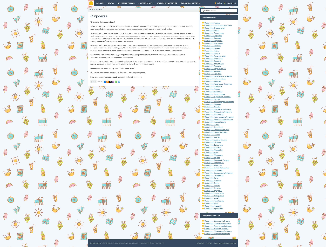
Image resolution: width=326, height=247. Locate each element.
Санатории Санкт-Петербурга (216, 168)
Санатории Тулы (211, 178)
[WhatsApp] (116, 82)
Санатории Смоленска (213, 175)
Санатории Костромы (213, 92)
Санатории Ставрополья (214, 28)
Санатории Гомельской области (217, 223)
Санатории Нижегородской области (219, 117)
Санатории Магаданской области (218, 112)
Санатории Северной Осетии (216, 160)
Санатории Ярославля (213, 208)
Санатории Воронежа (213, 41)
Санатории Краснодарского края (218, 25)
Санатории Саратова (213, 36)
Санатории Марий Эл (213, 150)
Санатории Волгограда (214, 33)
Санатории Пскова (212, 135)
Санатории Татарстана (214, 163)
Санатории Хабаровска (214, 196)
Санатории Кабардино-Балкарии (218, 76)
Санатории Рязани (212, 48)
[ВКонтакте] (105, 82)
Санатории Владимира (214, 64)
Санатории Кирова (212, 89)
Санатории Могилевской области (218, 231)
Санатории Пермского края (215, 132)
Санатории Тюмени (212, 188)
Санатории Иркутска (212, 74)
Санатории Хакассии (213, 165)
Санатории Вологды (212, 66)
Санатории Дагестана (213, 145)
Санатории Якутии (212, 158)
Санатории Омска (211, 125)
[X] (110, 82)
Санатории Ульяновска (214, 193)
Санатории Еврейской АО (215, 69)
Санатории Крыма (212, 23)
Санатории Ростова (212, 46)
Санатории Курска (212, 99)
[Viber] (113, 82)
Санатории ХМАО (211, 198)
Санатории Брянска (212, 61)
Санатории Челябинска (214, 201)
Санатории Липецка (212, 104)
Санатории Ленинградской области (219, 102)
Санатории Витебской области (217, 234)
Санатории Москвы (212, 107)
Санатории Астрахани (213, 43)
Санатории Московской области (217, 109)
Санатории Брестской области (217, 221)
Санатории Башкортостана (215, 140)
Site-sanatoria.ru (95, 243)
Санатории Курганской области (217, 97)
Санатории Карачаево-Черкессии (218, 84)
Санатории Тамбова (212, 180)
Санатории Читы (211, 203)
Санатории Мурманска (213, 114)
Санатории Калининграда (215, 79)
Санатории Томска (212, 186)
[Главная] (90, 10)
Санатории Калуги (212, 53)
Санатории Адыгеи (212, 137)
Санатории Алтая (211, 30)
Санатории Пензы (211, 51)
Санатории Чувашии (212, 206)
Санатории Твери (211, 183)
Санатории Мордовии (213, 155)
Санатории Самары (212, 38)
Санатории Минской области (216, 229)
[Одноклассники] (107, 82)
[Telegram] (119, 82)
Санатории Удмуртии (213, 191)
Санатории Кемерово (213, 86)
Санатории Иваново (212, 71)
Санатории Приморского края (216, 130)
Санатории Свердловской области (218, 173)
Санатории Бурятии (212, 142)
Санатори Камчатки (212, 81)
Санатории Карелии (212, 147)
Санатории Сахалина (213, 170)
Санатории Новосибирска (215, 122)
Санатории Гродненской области (218, 226)
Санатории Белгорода (213, 58)
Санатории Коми (211, 153)
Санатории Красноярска (214, 94)
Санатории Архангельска (214, 56)
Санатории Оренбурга (213, 127)
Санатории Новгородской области (218, 119)
